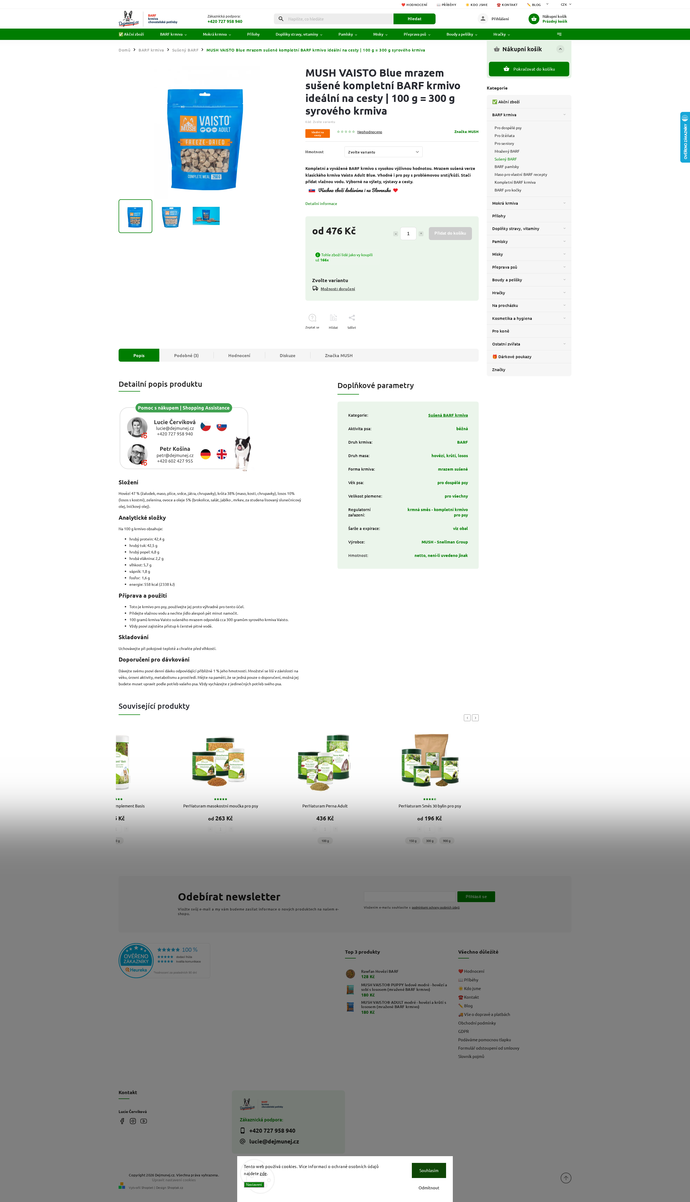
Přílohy (499, 215)
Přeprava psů (504, 267)
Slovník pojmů (471, 1056)
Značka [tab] (339, 355)
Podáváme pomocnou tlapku (484, 1039)
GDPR (463, 1031)
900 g (446, 840)
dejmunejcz (132, 1121)
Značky (499, 369)
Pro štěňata (505, 135)
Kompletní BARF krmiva (515, 182)
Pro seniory (504, 143)
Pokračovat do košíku (534, 68)
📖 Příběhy (447, 4)
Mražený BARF (507, 151)
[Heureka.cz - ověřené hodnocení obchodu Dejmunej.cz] (173, 961)
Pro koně (500, 331)
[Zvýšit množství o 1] (421, 233)
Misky (497, 254)
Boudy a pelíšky (507, 279)
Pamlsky (500, 241)
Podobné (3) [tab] (186, 355)
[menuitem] (135, 34)
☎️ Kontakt (507, 4)
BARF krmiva (504, 114)
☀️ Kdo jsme (476, 4)
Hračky (498, 292)
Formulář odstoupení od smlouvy (488, 1047)
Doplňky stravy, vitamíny (515, 228)
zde (263, 1173)
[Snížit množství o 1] (395, 233)
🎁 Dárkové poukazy (512, 356)
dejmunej (122, 1121)
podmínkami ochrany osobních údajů (436, 907)
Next (476, 718)
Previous (468, 718)
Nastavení (254, 1185)
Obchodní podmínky (477, 1022)
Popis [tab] (138, 355)
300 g (429, 840)
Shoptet (147, 1187)
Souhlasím (429, 1170)
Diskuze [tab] (287, 355)
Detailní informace (321, 203)
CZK (564, 4)
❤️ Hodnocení (414, 4)
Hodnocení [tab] (239, 355)
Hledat (415, 18)
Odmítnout (429, 1187)
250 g (116, 840)
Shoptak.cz (175, 1187)
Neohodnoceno (369, 132)
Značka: (466, 131)
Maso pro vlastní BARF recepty (521, 174)
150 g (412, 840)
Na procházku (505, 305)
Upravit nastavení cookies (174, 1179)
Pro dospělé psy (508, 127)
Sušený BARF (506, 158)
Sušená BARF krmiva (448, 415)
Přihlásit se (476, 896)
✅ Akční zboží (506, 101)
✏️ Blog (534, 4)
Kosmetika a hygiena (512, 318)
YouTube (143, 1121)
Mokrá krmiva (505, 203)
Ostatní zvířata (506, 344)
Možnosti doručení (338, 288)
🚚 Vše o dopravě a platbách (484, 1014)
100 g (325, 840)
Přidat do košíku (450, 233)
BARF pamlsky (507, 166)
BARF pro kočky (508, 189)
